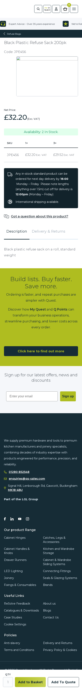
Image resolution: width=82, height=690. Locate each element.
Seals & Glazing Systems (60, 578)
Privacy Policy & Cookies (60, 650)
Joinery (9, 578)
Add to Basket (30, 682)
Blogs (47, 610)
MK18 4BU (15, 490)
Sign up (68, 396)
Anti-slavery (12, 643)
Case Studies (13, 617)
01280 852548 (19, 472)
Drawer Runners (15, 560)
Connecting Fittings (57, 571)
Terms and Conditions (19, 650)
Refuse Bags (14, 33)
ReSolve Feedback (17, 603)
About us (49, 603)
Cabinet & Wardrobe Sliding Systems (57, 562)
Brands (48, 585)
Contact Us (51, 617)
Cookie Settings (15, 624)
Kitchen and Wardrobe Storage (58, 551)
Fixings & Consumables (20, 585)
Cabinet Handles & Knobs (17, 551)
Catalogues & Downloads (21, 610)
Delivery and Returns (57, 643)
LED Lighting (13, 571)
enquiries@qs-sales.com (27, 478)
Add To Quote (63, 682)
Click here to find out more (41, 351)
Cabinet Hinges (14, 538)
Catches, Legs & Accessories (54, 540)
